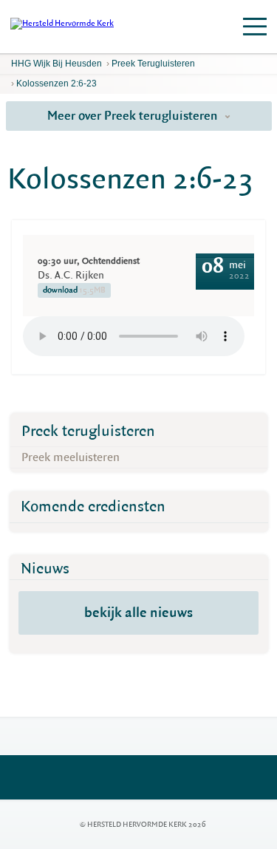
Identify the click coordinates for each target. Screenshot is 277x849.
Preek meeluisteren (70, 457)
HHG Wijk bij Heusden (56, 63)
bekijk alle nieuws (138, 612)
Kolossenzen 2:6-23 (56, 83)
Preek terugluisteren (153, 63)
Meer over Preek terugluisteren (134, 115)
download (74, 290)
